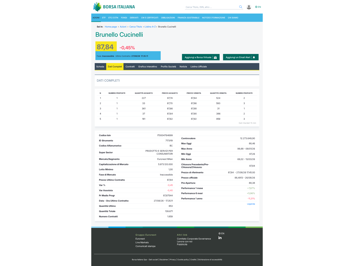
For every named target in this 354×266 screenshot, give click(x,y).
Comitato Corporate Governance (194, 238)
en (259, 7)
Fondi (124, 17)
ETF (104, 17)
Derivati (134, 17)
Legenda (251, 204)
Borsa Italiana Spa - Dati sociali (145, 260)
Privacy (173, 260)
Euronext (140, 238)
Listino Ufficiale (199, 66)
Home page (111, 26)
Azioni (96, 17)
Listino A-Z (150, 26)
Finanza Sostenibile (188, 17)
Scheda (100, 66)
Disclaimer (163, 260)
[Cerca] (240, 7)
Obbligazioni (168, 17)
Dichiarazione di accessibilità (210, 260)
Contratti (130, 66)
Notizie (183, 66)
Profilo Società (168, 66)
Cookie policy (183, 260)
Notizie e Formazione (213, 17)
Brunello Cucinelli (119, 34)
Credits (193, 260)
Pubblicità (182, 244)
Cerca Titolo (135, 26)
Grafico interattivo (147, 66)
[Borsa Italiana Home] (114, 6)
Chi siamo (233, 17)
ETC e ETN (113, 17)
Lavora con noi (184, 241)
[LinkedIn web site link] (220, 238)
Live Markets (142, 242)
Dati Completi (115, 66)
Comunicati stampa (145, 246)
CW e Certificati (149, 17)
